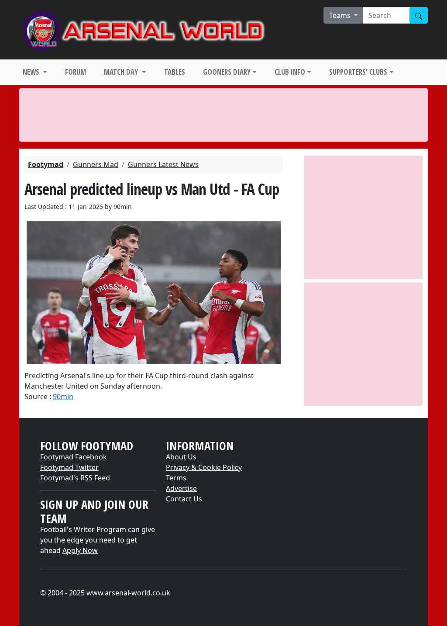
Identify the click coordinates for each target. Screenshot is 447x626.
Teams (340, 15)
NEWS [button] (32, 72)
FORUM (75, 72)
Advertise (181, 488)
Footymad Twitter (69, 467)
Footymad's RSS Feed (75, 478)
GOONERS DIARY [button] (227, 72)
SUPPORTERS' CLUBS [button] (358, 72)
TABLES (174, 72)
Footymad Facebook (73, 457)
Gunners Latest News (163, 164)
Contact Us (184, 499)
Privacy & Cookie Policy (204, 467)
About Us (181, 457)
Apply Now (80, 550)
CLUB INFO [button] (290, 72)
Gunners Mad (95, 164)
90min (63, 396)
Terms (176, 478)
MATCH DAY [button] (122, 72)
